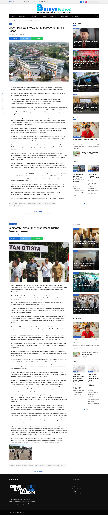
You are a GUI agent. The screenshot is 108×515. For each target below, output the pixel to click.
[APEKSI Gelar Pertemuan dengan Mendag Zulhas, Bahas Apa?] (86, 260)
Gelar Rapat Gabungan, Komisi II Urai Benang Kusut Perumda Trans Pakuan (78, 378)
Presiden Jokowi (51, 465)
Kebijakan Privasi (76, 483)
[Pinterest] (2, 100)
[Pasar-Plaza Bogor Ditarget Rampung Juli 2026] (86, 82)
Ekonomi (75, 171)
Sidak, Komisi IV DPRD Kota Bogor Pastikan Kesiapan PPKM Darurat (84, 242)
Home (10, 20)
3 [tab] (87, 203)
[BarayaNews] (54, 9)
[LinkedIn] (2, 96)
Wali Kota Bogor (61, 465)
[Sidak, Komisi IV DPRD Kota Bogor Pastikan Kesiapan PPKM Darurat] (86, 238)
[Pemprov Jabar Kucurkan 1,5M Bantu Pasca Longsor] (86, 38)
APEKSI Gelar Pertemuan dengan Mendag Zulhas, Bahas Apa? (84, 264)
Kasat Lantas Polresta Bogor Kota (24, 465)
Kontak (74, 486)
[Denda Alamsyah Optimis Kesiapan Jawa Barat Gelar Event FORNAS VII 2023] (86, 282)
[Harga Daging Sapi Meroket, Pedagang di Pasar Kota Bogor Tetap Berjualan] (79, 168)
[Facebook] (2, 89)
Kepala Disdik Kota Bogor (34, 203)
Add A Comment (39, 211)
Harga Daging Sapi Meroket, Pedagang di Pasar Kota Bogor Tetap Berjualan (78, 178)
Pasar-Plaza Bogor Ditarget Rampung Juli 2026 (86, 86)
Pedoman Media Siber (77, 488)
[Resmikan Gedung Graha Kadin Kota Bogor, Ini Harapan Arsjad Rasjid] (86, 304)
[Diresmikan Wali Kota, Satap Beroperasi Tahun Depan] (39, 61)
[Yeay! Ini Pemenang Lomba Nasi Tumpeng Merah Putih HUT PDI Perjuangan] (86, 60)
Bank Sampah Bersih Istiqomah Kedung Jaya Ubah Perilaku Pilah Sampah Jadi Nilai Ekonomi (34, 2)
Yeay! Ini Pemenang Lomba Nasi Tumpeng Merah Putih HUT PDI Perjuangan (84, 63)
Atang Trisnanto (13, 203)
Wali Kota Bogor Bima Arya (16, 205)
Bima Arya (11, 465)
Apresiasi (76, 294)
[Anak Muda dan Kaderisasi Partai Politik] (86, 130)
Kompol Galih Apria (40, 465)
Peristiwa (44, 16)
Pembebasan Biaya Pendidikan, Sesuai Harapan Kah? (90, 153)
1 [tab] (84, 203)
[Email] (2, 104)
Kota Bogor (75, 16)
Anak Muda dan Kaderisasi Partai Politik (85, 139)
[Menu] (97, 16)
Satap (13, 20)
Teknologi (33, 16)
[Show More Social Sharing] (44, 38)
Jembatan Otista (13, 224)
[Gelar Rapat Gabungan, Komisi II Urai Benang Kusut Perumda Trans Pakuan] (79, 368)
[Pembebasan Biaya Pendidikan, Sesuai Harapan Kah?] (76, 154)
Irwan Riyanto (22, 203)
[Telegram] (2, 108)
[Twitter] (2, 93)
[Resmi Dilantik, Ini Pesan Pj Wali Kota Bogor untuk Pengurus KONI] (86, 104)
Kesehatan (53, 16)
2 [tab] (86, 203)
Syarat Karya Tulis (76, 494)
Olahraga (22, 16)
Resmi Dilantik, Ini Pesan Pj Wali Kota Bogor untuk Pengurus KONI (85, 108)
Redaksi (74, 491)
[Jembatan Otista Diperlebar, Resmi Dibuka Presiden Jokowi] (39, 262)
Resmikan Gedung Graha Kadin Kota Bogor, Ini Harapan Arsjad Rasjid (85, 308)
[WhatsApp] (2, 112)
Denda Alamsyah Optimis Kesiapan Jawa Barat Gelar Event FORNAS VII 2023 (85, 285)
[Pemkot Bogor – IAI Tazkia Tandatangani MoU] (93, 168)
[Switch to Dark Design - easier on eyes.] (95, 16)
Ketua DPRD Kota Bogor (49, 203)
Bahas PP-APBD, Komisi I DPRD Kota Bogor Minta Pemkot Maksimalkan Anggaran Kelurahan (93, 380)
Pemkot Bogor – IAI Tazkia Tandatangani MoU (93, 176)
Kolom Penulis (64, 16)
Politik (12, 16)
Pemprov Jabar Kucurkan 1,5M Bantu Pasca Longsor (86, 42)
